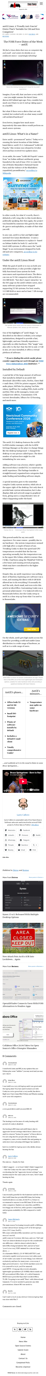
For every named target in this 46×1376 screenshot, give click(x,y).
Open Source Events (23, 1345)
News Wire (23, 1341)
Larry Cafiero (13, 1156)
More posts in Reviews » (35, 966)
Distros (32, 34)
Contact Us (23, 1358)
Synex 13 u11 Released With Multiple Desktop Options (21, 916)
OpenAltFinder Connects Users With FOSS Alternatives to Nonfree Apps (23, 1004)
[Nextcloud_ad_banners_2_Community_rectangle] (23, 436)
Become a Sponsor (23, 1367)
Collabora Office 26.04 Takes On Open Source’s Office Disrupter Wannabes (21, 1047)
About (23, 1354)
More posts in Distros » (36, 877)
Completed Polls (23, 1362)
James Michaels (14, 1219)
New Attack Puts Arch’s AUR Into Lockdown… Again (18, 958)
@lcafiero (35, 825)
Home (23, 1337)
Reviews (6, 36)
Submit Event (23, 1350)
